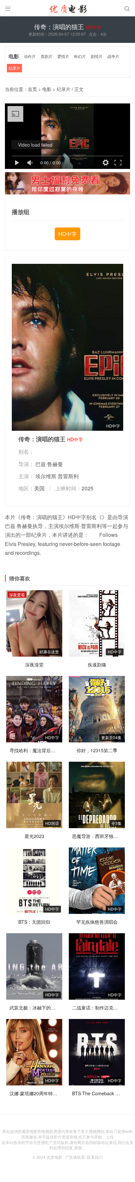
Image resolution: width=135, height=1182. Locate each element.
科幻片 (80, 56)
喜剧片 (46, 56)
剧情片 (97, 56)
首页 (32, 89)
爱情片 (63, 56)
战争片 (113, 56)
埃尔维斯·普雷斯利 (57, 476)
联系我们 (95, 1157)
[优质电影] (67, 9)
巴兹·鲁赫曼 (49, 464)
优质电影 (54, 1157)
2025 (87, 488)
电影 (14, 56)
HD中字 (67, 234)
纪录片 (14, 68)
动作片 (30, 56)
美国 (39, 488)
